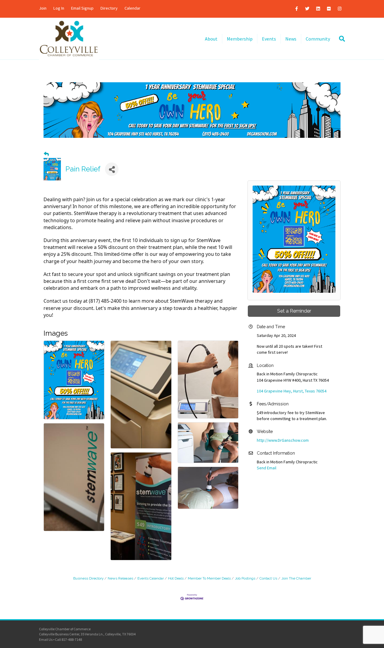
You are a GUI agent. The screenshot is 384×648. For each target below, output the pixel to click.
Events (269, 39)
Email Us (45, 639)
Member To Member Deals (209, 578)
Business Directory (88, 578)
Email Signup (82, 8)
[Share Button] (111, 169)
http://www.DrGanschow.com (283, 440)
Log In (58, 8)
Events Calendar (150, 578)
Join (42, 8)
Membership (240, 39)
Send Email (266, 468)
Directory (109, 8)
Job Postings (245, 578)
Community (318, 39)
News (290, 39)
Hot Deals (176, 578)
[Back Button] (46, 154)
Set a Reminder (294, 311)
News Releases (120, 578)
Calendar (132, 8)
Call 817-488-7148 (68, 639)
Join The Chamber (296, 578)
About (211, 39)
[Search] (339, 39)
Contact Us (268, 578)
